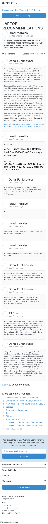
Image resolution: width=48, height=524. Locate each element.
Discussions (7, 10)
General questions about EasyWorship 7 (23, 401)
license (9, 413)
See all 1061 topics (14, 429)
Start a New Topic (24, 15)
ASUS (11, 161)
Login (5, 384)
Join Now (24, 456)
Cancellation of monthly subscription (22, 397)
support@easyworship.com (11, 508)
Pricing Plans (24, 487)
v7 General (35, 10)
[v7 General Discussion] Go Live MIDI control (25, 425)
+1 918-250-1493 (8, 510)
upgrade (9, 407)
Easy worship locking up (16, 410)
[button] (24, 465)
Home (4, 503)
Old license (10, 416)
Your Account (6, 505)
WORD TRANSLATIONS (16, 419)
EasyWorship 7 (21, 10)
